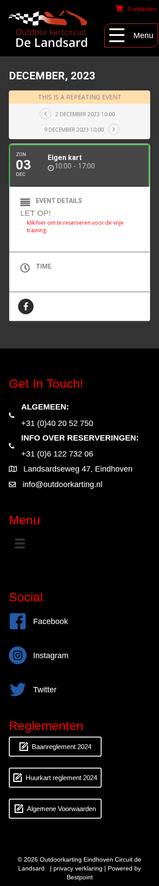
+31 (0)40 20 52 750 (57, 423)
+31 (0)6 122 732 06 (57, 453)
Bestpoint (80, 877)
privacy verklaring (77, 868)
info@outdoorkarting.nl (62, 484)
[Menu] (20, 543)
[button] (131, 35)
